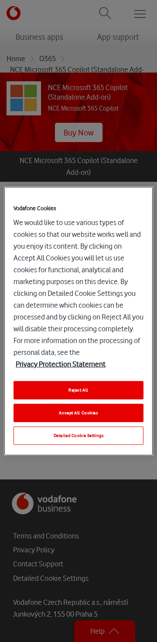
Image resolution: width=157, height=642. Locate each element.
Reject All (78, 390)
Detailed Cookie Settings (79, 435)
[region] (78, 320)
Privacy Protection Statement (61, 364)
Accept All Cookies (78, 413)
